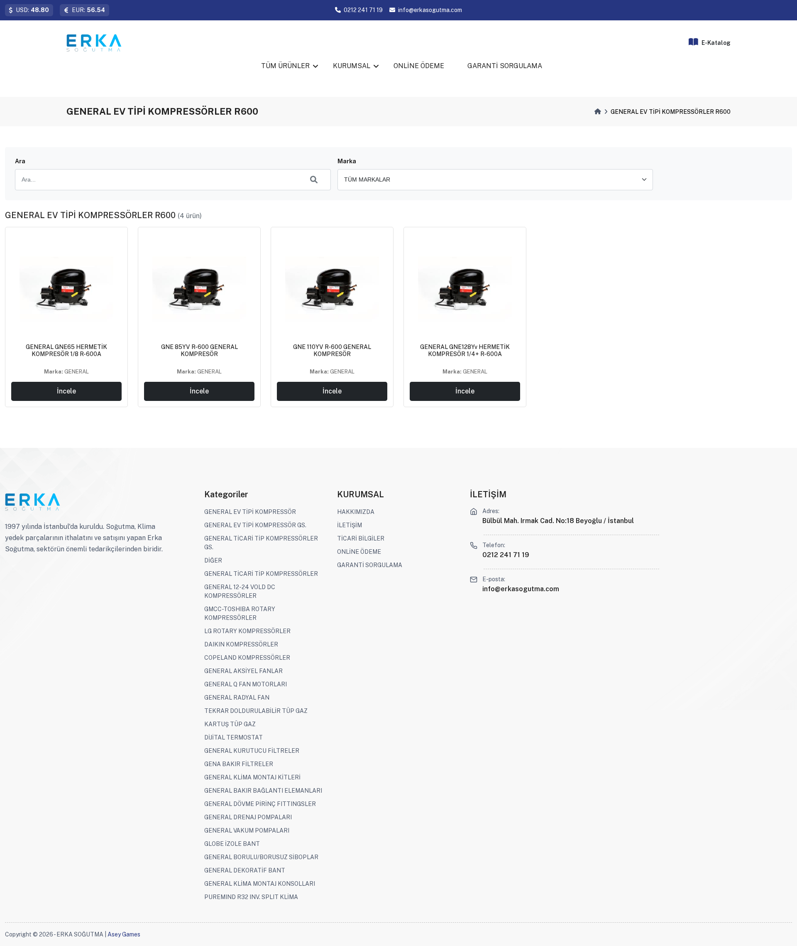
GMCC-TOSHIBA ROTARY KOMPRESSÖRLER (239, 613)
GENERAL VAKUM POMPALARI (246, 830)
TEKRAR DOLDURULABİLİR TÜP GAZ (256, 711)
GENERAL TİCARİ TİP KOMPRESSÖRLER (261, 573)
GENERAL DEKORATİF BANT (244, 870)
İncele (66, 391)
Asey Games (124, 934)
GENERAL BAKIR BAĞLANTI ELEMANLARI (263, 790)
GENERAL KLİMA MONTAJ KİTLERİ (252, 777)
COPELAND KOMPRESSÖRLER (247, 657)
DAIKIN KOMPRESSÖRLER (241, 644)
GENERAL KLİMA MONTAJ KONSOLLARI (259, 883)
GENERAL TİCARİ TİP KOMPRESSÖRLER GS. (261, 542)
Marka (346, 161)
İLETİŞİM (349, 525)
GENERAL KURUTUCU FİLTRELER (251, 750)
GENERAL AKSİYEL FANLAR (243, 671)
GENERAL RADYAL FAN (236, 697)
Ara (20, 161)
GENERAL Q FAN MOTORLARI (245, 684)
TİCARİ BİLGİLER (360, 538)
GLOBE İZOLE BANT (232, 843)
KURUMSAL (351, 66)
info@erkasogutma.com (430, 10)
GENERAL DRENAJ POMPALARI (248, 817)
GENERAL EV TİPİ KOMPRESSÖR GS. (255, 525)
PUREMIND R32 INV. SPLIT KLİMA (251, 897)
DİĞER (213, 560)
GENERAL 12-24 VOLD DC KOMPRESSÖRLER (239, 591)
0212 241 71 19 (363, 10)
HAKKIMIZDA (355, 512)
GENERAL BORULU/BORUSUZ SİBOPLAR (261, 857)
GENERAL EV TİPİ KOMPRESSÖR (250, 512)
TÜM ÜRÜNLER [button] (285, 66)
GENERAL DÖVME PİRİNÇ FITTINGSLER (260, 804)
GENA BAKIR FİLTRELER (238, 764)
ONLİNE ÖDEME (419, 66)
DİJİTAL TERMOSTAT (233, 737)
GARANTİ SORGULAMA (504, 66)
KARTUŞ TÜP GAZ (230, 724)
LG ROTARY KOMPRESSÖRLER (247, 631)
